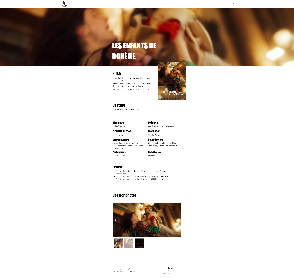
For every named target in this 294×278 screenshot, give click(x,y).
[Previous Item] (116, 220)
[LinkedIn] (172, 268)
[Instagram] (169, 268)
